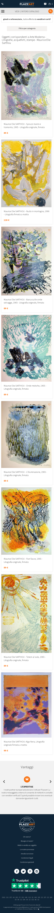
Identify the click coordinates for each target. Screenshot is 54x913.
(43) (26, 897)
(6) (36, 899)
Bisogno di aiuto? (27, 841)
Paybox (30, 909)
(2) (32, 897)
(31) (22, 897)
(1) (21, 899)
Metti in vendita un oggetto (27, 845)
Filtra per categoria (27, 28)
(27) (10, 897)
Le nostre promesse (27, 849)
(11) (7, 897)
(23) (39, 897)
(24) (24, 899)
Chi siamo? (27, 837)
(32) (16, 897)
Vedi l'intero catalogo (27, 11)
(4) (14, 897)
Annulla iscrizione (27, 854)
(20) (51, 897)
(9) (18, 899)
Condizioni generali (27, 862)
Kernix (35, 909)
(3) (16, 899)
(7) (20, 897)
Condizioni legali (27, 858)
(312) (3, 897)
